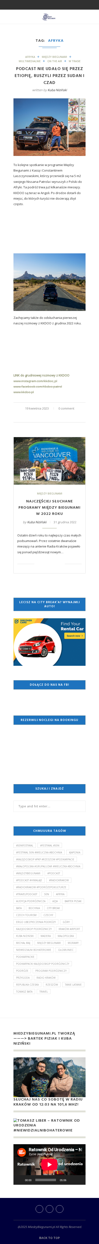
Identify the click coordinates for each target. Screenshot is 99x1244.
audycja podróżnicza (30, 901)
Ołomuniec (66, 950)
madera (46, 936)
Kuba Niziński (57, 90)
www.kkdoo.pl (23, 392)
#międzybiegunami (28, 873)
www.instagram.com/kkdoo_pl (35, 381)
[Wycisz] (71, 1180)
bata (19, 908)
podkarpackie (25, 956)
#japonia (74, 852)
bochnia (34, 908)
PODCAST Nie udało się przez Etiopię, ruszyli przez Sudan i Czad (50, 75)
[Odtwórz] (19, 1180)
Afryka (30, 56)
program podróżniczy (51, 970)
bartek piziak (73, 901)
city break (53, 908)
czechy (48, 915)
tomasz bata (24, 991)
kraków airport (69, 929)
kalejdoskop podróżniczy (34, 929)
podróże (22, 970)
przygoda (23, 977)
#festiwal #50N (49, 845)
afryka (60, 894)
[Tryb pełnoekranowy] (79, 1180)
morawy (73, 943)
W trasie (74, 61)
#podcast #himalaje (29, 880)
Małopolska (66, 936)
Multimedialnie (30, 61)
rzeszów (52, 984)
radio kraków (46, 977)
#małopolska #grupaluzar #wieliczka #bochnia (48, 866)
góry (66, 922)
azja (55, 901)
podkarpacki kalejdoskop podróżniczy (42, 963)
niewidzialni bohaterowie (33, 950)
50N (46, 894)
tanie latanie (73, 984)
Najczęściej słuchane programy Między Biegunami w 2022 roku (49, 507)
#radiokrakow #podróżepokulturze (41, 887)
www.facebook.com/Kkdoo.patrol (37, 386)
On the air (54, 61)
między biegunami (49, 943)
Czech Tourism (26, 915)
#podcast (53, 873)
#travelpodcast (26, 894)
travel (43, 991)
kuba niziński (25, 936)
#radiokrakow (59, 880)
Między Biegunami (54, 56)
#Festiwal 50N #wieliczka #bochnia (39, 852)
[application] (49, 1164)
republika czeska (27, 984)
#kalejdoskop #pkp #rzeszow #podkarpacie (45, 859)
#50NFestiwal (24, 845)
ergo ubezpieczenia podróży (36, 922)
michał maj (23, 943)
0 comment (66, 408)
